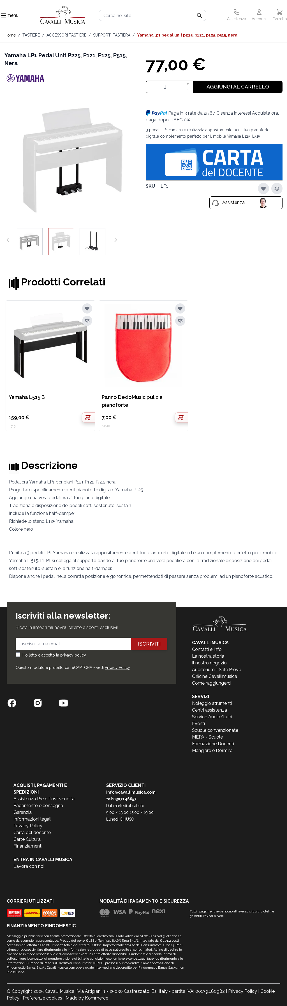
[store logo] (62, 16)
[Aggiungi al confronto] (277, 188)
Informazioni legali (32, 819)
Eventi (198, 723)
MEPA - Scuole (207, 737)
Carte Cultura (27, 839)
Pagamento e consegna (38, 805)
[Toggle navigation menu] (3, 15)
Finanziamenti (27, 846)
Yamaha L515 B (27, 397)
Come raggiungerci (211, 683)
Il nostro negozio (209, 663)
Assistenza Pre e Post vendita (44, 798)
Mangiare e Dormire (212, 750)
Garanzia (22, 812)
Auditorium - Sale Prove (216, 669)
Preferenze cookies (42, 998)
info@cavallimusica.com (131, 792)
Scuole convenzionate (215, 730)
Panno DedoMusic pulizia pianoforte (132, 401)
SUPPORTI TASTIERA (111, 35)
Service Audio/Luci (212, 716)
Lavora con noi (28, 866)
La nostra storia (208, 656)
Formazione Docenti (213, 743)
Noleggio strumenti (212, 703)
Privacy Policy (117, 667)
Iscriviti (149, 644)
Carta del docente (32, 832)
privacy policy (73, 655)
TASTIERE (31, 35)
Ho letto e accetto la (54, 655)
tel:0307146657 (121, 799)
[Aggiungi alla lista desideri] (263, 188)
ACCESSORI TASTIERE (66, 35)
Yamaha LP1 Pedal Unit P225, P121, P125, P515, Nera (187, 35)
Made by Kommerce (87, 998)
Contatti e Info (207, 649)
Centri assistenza (209, 710)
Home (10, 35)
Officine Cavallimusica (214, 676)
